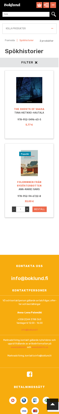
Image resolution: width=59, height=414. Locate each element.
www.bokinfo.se (39, 347)
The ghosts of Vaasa (29, 109)
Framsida (10, 40)
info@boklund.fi (29, 278)
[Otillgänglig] (29, 134)
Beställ (39, 209)
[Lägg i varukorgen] (43, 215)
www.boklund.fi (19, 347)
